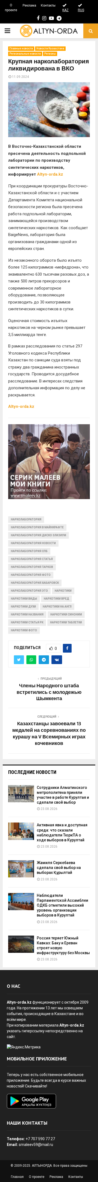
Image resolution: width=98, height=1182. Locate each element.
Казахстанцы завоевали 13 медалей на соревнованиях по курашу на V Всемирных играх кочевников (49, 734)
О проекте (11, 7)
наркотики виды (24, 598)
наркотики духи (23, 606)
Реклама (29, 5)
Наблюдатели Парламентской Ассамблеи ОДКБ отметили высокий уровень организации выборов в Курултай (62, 905)
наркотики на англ (57, 606)
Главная (17, 1177)
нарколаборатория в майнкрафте (37, 527)
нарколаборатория (26, 519)
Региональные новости (25, 53)
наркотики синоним (66, 614)
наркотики (63, 590)
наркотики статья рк (27, 622)
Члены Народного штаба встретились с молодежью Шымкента (49, 692)
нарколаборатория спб (29, 551)
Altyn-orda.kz (50, 174)
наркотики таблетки (66, 622)
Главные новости (21, 48)
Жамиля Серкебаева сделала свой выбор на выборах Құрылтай (59, 867)
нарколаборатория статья (32, 559)
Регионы (50, 53)
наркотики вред (56, 598)
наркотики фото (24, 630)
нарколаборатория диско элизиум (38, 535)
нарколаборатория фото (31, 574)
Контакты (48, 5)
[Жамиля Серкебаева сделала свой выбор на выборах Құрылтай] (21, 868)
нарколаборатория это (29, 590)
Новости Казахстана (50, 48)
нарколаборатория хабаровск (35, 582)
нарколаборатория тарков (32, 566)
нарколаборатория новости (33, 543)
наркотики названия (27, 614)
